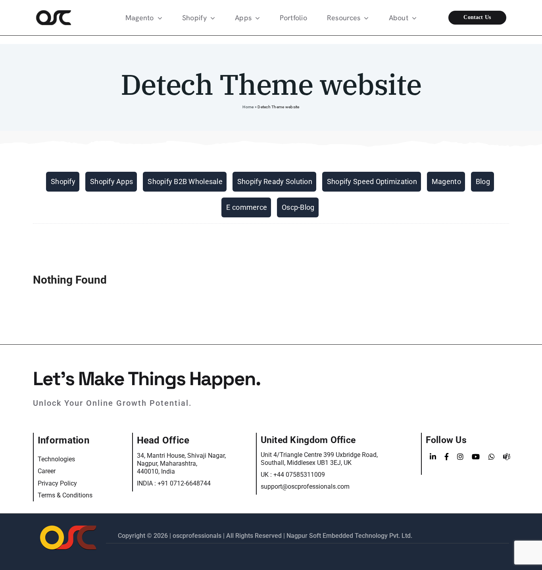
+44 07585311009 (299, 474)
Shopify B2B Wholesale (185, 181)
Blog (483, 181)
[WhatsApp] (491, 457)
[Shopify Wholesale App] (483, 18)
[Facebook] (446, 457)
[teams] (506, 457)
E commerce (246, 207)
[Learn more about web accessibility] (58, 17)
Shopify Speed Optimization (372, 181)
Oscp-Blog (298, 207)
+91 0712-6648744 (184, 483)
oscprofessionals (198, 535)
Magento (446, 181)
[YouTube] (476, 457)
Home (248, 107)
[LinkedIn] (433, 457)
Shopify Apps (111, 181)
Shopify (63, 181)
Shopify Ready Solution (274, 181)
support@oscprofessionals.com (305, 486)
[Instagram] (460, 457)
